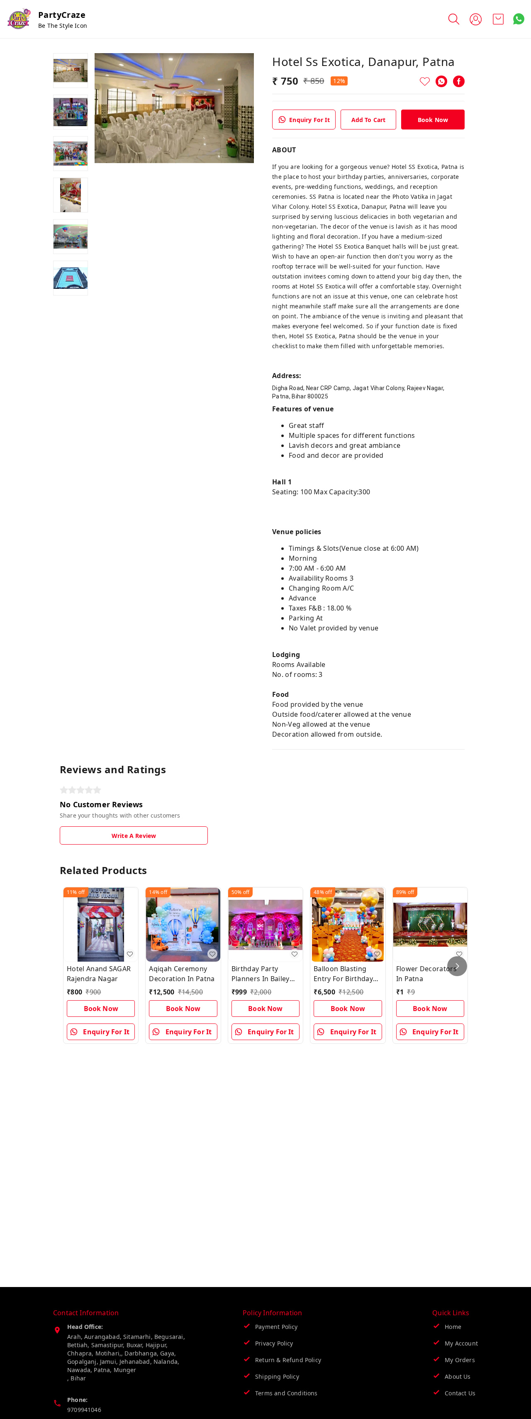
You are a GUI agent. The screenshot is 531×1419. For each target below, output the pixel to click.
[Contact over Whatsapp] (518, 18)
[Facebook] (459, 81)
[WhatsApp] (441, 81)
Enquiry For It (309, 120)
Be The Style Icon (62, 25)
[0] (498, 19)
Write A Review (134, 836)
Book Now (433, 120)
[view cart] (498, 19)
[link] (368, 392)
